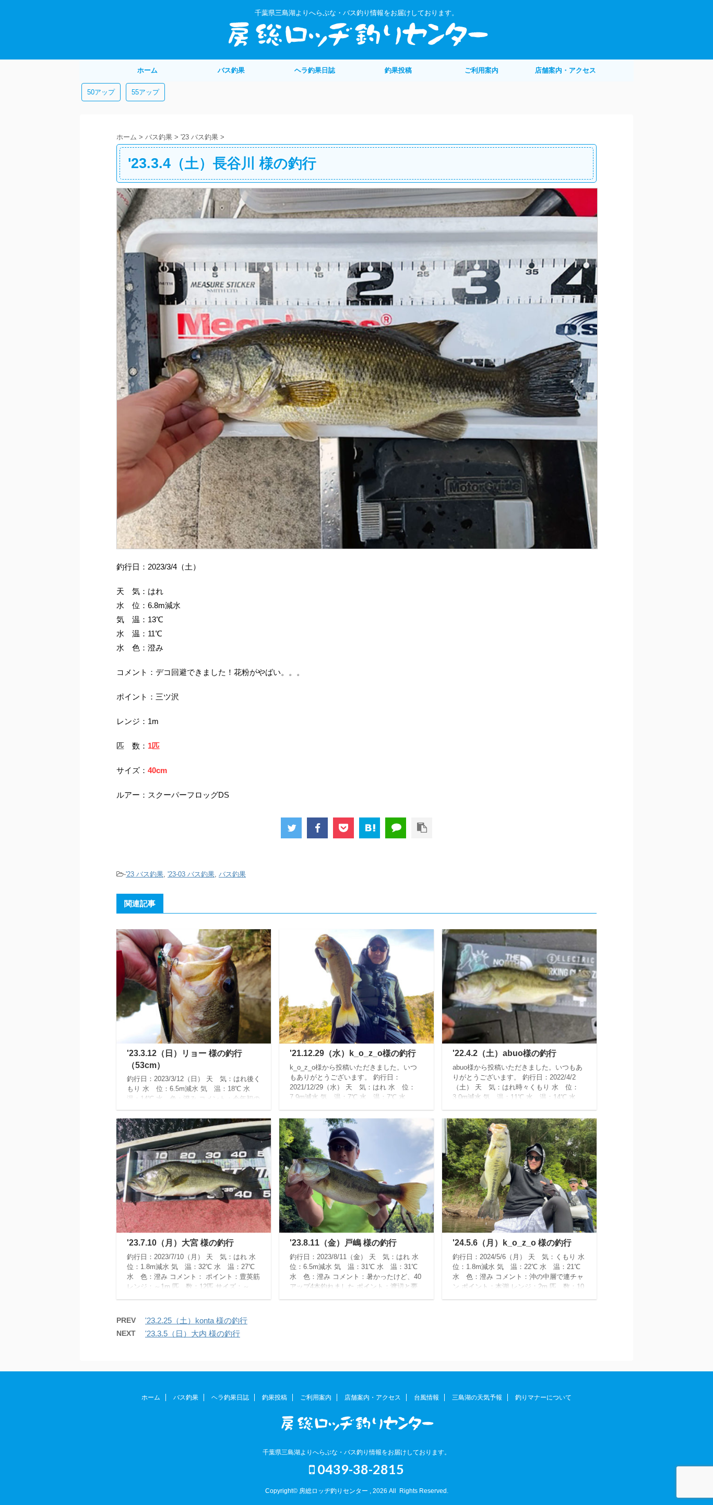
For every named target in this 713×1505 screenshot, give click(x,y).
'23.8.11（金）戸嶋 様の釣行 (343, 1242)
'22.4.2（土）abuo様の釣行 (504, 1053)
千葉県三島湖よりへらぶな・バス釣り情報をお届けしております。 (356, 1452)
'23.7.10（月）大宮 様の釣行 (180, 1242)
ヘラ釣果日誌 (314, 70)
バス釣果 (231, 70)
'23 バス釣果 (144, 874)
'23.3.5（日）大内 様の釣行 (192, 1333)
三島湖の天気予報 (477, 1397)
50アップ (101, 92)
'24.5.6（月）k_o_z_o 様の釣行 (512, 1242)
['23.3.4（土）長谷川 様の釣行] (369, 827)
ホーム (147, 70)
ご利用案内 (481, 70)
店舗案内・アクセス (565, 70)
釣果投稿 (398, 70)
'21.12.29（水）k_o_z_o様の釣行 (353, 1053)
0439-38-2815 (359, 1469)
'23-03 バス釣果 (191, 874)
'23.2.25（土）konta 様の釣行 (196, 1320)
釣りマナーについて (543, 1397)
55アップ (145, 92)
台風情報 (426, 1397)
